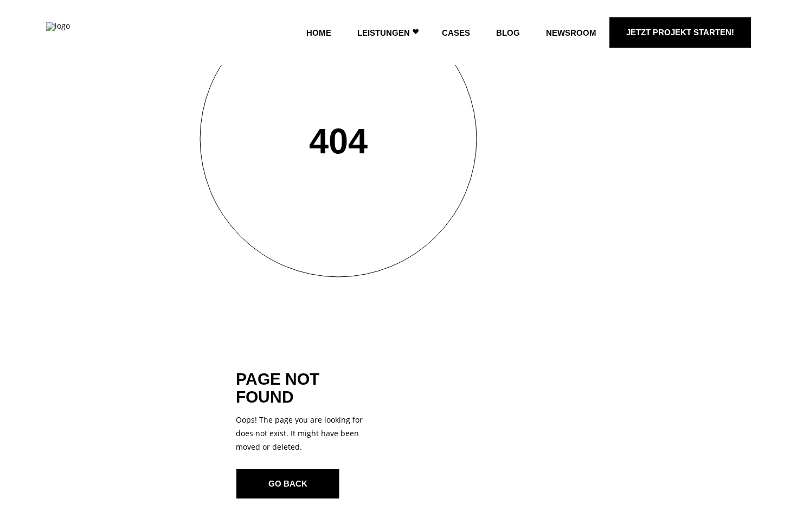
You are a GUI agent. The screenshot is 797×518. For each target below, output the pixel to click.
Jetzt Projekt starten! (680, 32)
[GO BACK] (288, 484)
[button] (24, 494)
